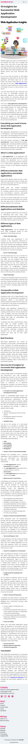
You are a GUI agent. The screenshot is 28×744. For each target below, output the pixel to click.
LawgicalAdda (4, 736)
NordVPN (2, 732)
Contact (2, 705)
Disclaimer (3, 711)
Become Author (4, 720)
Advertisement (14, 742)
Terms (2, 709)
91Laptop (2, 730)
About (2, 703)
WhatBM (2, 729)
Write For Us (3, 719)
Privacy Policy (4, 707)
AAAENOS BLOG (7, 2)
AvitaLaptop (3, 734)
